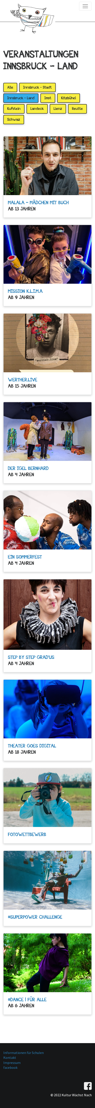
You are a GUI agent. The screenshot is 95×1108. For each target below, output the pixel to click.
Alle (10, 87)
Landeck (37, 108)
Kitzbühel (68, 98)
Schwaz (13, 119)
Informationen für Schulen (23, 1052)
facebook (10, 1067)
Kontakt (9, 1057)
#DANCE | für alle (27, 999)
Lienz (58, 108)
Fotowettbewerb (27, 834)
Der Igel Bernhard (28, 468)
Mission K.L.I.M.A (25, 291)
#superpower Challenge (35, 917)
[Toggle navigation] (85, 6)
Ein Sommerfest (25, 556)
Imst (47, 98)
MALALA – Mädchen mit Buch (38, 202)
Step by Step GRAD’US (31, 657)
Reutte (77, 108)
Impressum (12, 1062)
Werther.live (22, 379)
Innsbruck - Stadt (37, 87)
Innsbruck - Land (20, 98)
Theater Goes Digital (32, 745)
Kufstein (14, 108)
